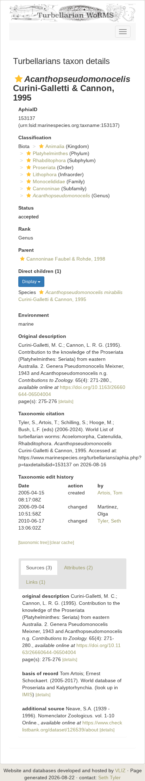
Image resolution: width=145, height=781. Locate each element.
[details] (65, 401)
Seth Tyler (109, 777)
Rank (24, 229)
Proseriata (44, 167)
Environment (33, 315)
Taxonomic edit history (46, 477)
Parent (26, 250)
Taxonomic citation (41, 413)
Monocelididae (49, 181)
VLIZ (120, 770)
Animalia (54, 146)
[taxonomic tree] (34, 542)
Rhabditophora (49, 160)
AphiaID (27, 109)
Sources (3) (39, 567)
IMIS (27, 694)
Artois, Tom (109, 492)
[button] (18, 79)
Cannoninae (46, 188)
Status (26, 208)
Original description (42, 336)
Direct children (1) (39, 271)
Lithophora (45, 174)
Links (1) (35, 582)
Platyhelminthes (50, 153)
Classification (34, 137)
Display (30, 281)
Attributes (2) (78, 567)
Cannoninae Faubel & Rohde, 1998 (65, 259)
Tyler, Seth (109, 521)
